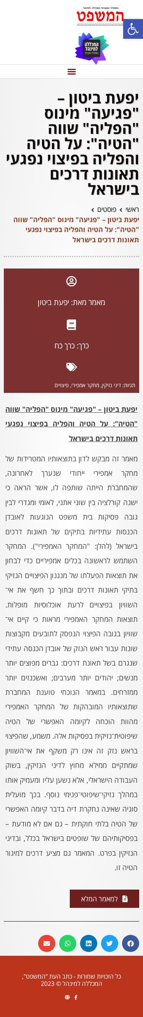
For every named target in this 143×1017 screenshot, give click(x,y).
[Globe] (67, 997)
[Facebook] (76, 997)
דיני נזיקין (111, 385)
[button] (133, 29)
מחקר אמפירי (85, 385)
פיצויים (62, 385)
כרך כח (65, 345)
